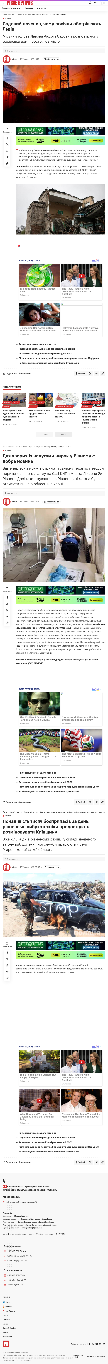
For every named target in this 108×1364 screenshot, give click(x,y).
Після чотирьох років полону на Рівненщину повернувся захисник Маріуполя (59, 358)
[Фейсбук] (89, 1344)
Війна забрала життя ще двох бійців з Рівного (39, 413)
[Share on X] (7, 144)
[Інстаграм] (100, 1344)
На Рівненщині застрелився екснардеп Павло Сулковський (49, 363)
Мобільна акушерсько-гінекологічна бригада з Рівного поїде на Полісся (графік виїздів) (93, 416)
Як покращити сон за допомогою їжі (37, 344)
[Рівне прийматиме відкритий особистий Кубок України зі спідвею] (14, 400)
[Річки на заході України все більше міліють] (67, 400)
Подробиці (21, 166)
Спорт (6, 406)
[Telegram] (103, 1344)
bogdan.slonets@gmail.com (43, 1222)
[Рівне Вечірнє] (24, 3)
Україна (69, 406)
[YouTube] (97, 1344)
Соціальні (87, 406)
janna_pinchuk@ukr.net (47, 1225)
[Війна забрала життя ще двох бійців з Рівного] (41, 400)
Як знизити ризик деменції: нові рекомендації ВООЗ (45, 354)
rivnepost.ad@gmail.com (32, 1228)
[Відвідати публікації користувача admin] (7, 59)
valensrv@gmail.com (43, 1219)
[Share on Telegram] (7, 157)
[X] (93, 1344)
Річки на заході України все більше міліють (65, 413)
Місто (16, 402)
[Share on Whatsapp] (7, 151)
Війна (33, 402)
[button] (5, 3)
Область (96, 402)
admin (14, 59)
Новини (8, 18)
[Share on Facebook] (7, 138)
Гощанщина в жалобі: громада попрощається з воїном (47, 349)
